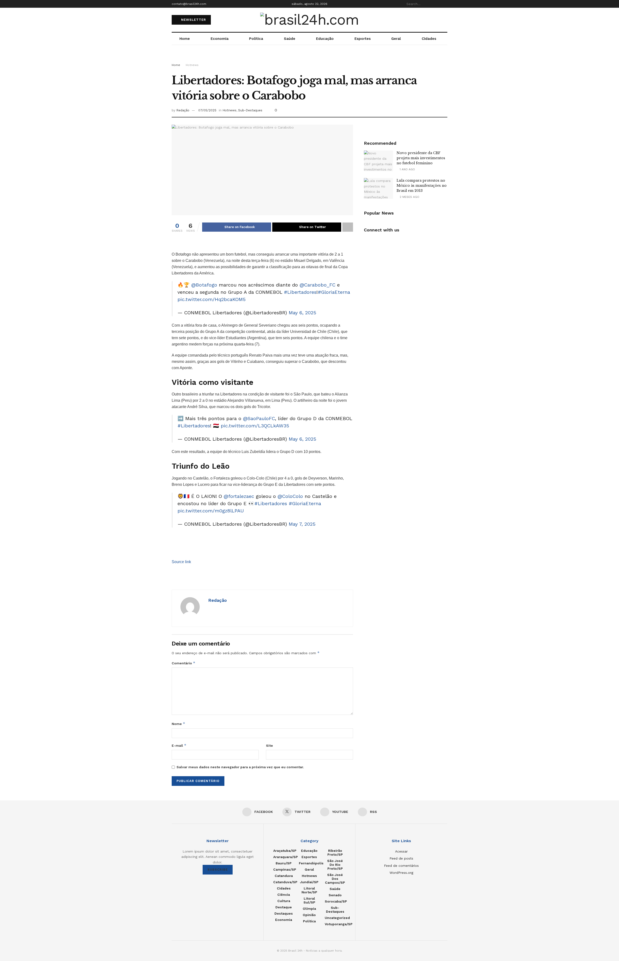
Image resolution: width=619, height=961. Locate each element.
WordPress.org (401, 873)
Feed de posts (401, 858)
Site (269, 745)
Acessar (401, 851)
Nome (178, 723)
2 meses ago (409, 197)
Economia (219, 38)
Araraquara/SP (285, 857)
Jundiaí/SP (309, 882)
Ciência (283, 894)
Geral (396, 38)
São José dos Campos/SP (335, 878)
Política (256, 38)
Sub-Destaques (250, 110)
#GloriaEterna (334, 292)
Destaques (283, 913)
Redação (182, 110)
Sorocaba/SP (336, 901)
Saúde (289, 38)
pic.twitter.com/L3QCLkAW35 (255, 426)
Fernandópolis (311, 863)
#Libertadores (300, 292)
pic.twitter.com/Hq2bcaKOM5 (211, 299)
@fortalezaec (239, 496)
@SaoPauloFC (259, 418)
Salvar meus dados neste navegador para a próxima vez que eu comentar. (240, 767)
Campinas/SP (284, 869)
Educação (325, 38)
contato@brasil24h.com (189, 4)
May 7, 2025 (302, 524)
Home (184, 38)
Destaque (283, 907)
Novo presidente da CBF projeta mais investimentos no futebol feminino (421, 158)
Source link (181, 562)
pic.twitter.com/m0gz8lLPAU (210, 511)
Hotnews (192, 65)
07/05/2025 (207, 110)
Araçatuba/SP (284, 851)
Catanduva (284, 876)
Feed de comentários (401, 866)
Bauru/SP (284, 863)
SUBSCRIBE (217, 869)
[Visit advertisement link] (309, 58)
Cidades (429, 38)
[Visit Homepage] (309, 20)
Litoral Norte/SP (309, 890)
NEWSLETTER (193, 20)
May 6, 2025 (302, 313)
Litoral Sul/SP (309, 900)
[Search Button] (445, 4)
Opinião (309, 915)
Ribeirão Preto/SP (335, 852)
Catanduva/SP (285, 882)
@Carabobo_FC (317, 285)
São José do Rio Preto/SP (335, 864)
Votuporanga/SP (339, 924)
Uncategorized (337, 918)
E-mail (179, 745)
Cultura (283, 901)
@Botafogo (204, 285)
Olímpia (309, 909)
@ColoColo (290, 496)
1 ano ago (407, 169)
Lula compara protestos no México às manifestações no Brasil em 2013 (422, 185)
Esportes (362, 38)
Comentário (183, 663)
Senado (335, 895)
